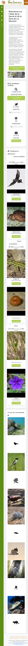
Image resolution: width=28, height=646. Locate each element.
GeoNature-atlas (17, 642)
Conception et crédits (18, 638)
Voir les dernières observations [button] (16, 98)
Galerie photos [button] (16, 140)
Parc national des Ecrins (18, 644)
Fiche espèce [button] (16, 199)
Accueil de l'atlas (13, 636)
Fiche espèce (16, 427)
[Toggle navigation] (3, 2)
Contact (25, 638)
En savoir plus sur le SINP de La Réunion (17, 68)
